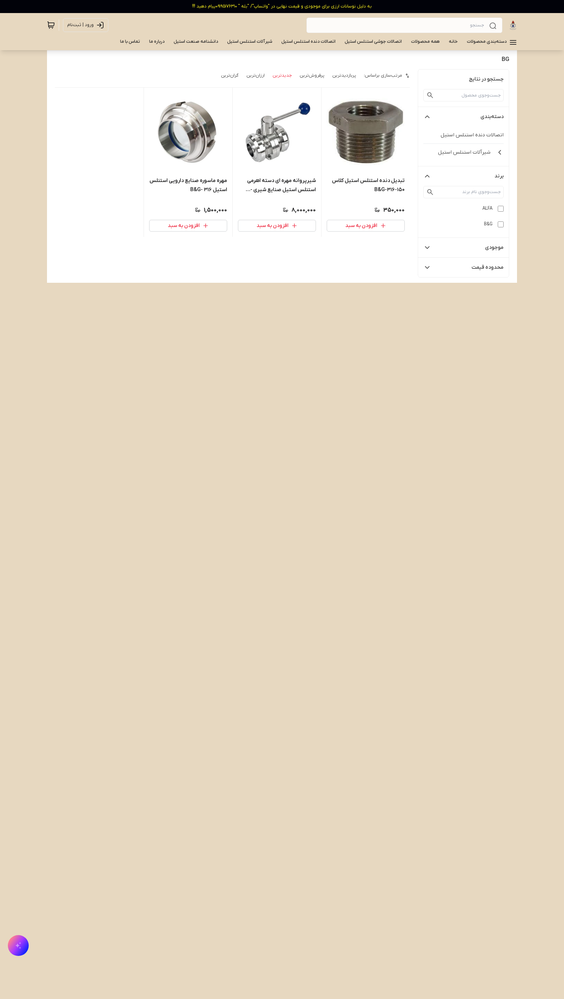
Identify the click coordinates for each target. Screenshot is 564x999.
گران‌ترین (230, 75)
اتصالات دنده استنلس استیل (472, 135)
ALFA (487, 208)
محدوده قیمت (488, 267)
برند (499, 176)
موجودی (494, 247)
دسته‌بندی (492, 117)
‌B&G (488, 224)
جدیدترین (282, 75)
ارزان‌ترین (255, 75)
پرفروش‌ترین (312, 75)
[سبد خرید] (51, 25)
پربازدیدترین (344, 75)
